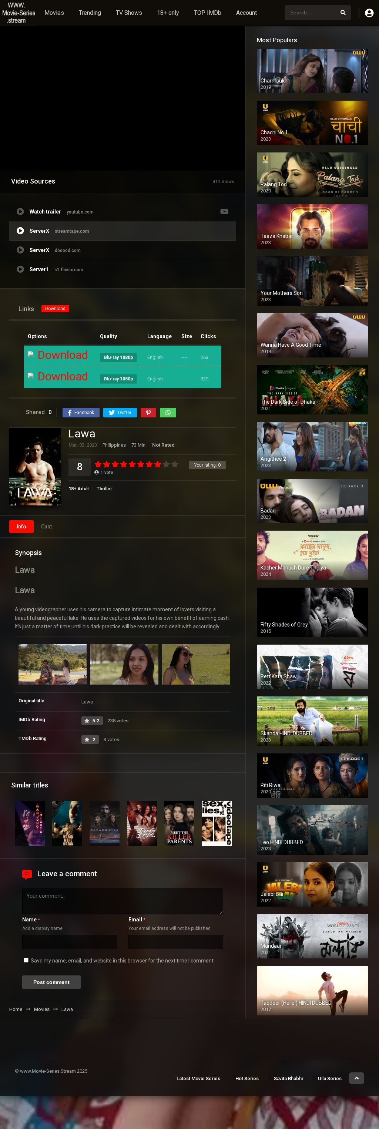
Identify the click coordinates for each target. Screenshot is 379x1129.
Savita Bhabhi (288, 1078)
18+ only (168, 12)
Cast (46, 527)
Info (21, 527)
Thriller (104, 488)
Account (246, 12)
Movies (54, 12)
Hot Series (247, 1078)
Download (55, 308)
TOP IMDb (207, 12)
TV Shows (129, 12)
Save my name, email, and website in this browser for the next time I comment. (123, 961)
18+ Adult (78, 488)
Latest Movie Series (198, 1078)
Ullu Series (330, 1078)
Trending (90, 12)
